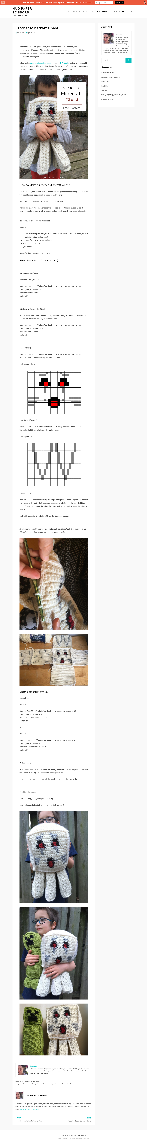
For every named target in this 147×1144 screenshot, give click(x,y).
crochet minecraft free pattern (30, 1084)
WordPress (86, 1138)
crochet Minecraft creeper (40, 63)
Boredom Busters (107, 73)
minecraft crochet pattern (64, 1084)
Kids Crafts (102, 11)
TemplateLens (71, 1138)
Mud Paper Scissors (22, 11)
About (130, 11)
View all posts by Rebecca (29, 1109)
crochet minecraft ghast (48, 1084)
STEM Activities (117, 11)
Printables (105, 86)
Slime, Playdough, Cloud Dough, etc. (113, 95)
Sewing (104, 90)
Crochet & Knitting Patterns (81, 11)
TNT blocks (64, 63)
